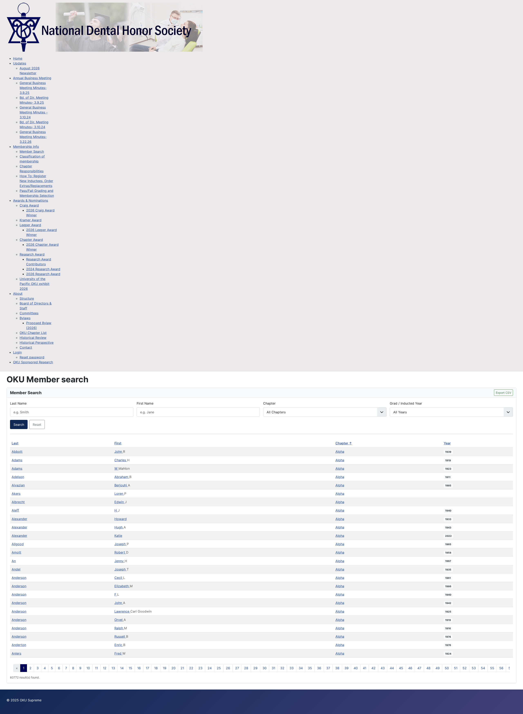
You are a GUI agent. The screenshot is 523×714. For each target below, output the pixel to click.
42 (373, 668)
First (117, 443)
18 (156, 668)
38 (337, 668)
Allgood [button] (18, 544)
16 (139, 668)
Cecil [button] (118, 578)
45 (401, 668)
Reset (37, 425)
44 (392, 668)
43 (383, 668)
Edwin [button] (119, 502)
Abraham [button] (121, 477)
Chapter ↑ (343, 443)
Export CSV (503, 392)
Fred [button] (118, 653)
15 (130, 668)
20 (173, 668)
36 (319, 668)
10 (88, 668)
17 (147, 668)
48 (428, 668)
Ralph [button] (119, 628)
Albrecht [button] (18, 502)
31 (273, 668)
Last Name (18, 403)
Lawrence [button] (122, 611)
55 (492, 668)
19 (164, 668)
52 (465, 668)
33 (291, 668)
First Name (145, 403)
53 (474, 668)
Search (18, 425)
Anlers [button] (16, 653)
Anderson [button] (19, 578)
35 (310, 668)
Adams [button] (17, 460)
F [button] (115, 594)
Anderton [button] (19, 645)
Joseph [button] (120, 544)
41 (364, 668)
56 (501, 668)
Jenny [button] (119, 561)
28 (246, 668)
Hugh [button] (119, 527)
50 (447, 668)
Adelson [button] (18, 477)
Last (15, 443)
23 (200, 668)
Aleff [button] (15, 510)
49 (438, 668)
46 (410, 668)
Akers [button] (16, 494)
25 (219, 668)
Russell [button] (120, 636)
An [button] (14, 561)
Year (447, 443)
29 (255, 668)
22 (191, 668)
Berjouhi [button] (121, 485)
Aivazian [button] (18, 485)
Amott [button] (16, 552)
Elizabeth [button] (122, 586)
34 (301, 668)
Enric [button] (118, 645)
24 (210, 668)
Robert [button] (120, 552)
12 (104, 668)
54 (483, 668)
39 (346, 668)
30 (265, 668)
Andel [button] (16, 569)
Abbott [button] (17, 451)
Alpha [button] (339, 451)
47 (419, 668)
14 (122, 668)
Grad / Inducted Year (406, 403)
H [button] (116, 510)
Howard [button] (120, 519)
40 (356, 668)
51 (455, 668)
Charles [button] (120, 460)
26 (228, 668)
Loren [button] (119, 494)
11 (96, 668)
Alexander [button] (19, 519)
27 (237, 668)
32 (282, 668)
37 (328, 668)
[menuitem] (17, 58)
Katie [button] (118, 536)
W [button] (116, 468)
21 (182, 668)
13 (113, 668)
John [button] (118, 451)
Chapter (269, 403)
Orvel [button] (119, 620)
